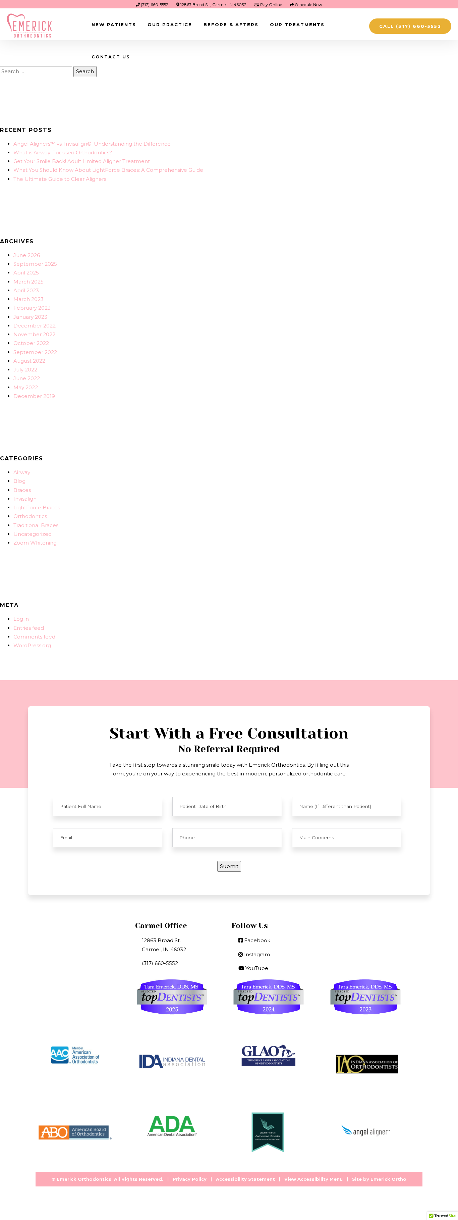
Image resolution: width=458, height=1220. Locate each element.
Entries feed (28, 628)
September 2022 (35, 352)
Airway (21, 472)
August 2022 (29, 361)
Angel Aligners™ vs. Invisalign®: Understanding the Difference (92, 144)
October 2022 (31, 343)
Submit (229, 866)
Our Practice (170, 24)
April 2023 (26, 290)
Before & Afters (231, 24)
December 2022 (34, 325)
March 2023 (28, 299)
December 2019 (34, 396)
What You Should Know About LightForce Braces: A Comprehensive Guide (108, 170)
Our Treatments (297, 24)
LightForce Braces (36, 507)
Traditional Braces (35, 525)
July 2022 (25, 369)
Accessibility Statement (245, 1179)
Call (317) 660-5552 (410, 26)
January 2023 (30, 317)
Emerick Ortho (388, 1179)
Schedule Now (308, 4)
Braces (22, 490)
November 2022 (34, 334)
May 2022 (25, 387)
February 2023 (32, 308)
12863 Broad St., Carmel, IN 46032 (212, 4)
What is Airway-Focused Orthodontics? (62, 152)
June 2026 (26, 255)
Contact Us (111, 56)
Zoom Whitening (35, 543)
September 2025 (35, 264)
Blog (19, 481)
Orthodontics (30, 516)
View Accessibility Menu (313, 1179)
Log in (21, 619)
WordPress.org (32, 645)
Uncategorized (32, 534)
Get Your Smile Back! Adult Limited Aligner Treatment (81, 161)
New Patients (114, 24)
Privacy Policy (190, 1179)
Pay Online (270, 4)
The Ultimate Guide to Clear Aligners (59, 179)
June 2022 (26, 378)
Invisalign (25, 499)
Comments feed (34, 636)
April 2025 (26, 272)
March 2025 (28, 281)
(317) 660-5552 (154, 4)
